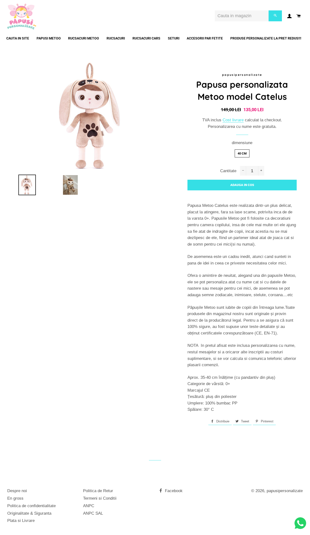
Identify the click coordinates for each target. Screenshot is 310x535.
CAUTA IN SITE (17, 38)
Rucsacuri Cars (146, 38)
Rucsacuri (116, 38)
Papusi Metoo (49, 38)
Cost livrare (233, 120)
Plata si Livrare (21, 520)
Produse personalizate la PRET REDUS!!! (265, 38)
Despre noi (17, 490)
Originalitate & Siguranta (29, 513)
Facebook (173, 490)
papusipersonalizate (285, 490)
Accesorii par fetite (205, 38)
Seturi (173, 38)
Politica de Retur (98, 490)
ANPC (88, 506)
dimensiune (242, 142)
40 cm (242, 153)
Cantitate (228, 171)
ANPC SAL (93, 513)
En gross (15, 498)
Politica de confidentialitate (31, 506)
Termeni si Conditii (99, 498)
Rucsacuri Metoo (83, 38)
